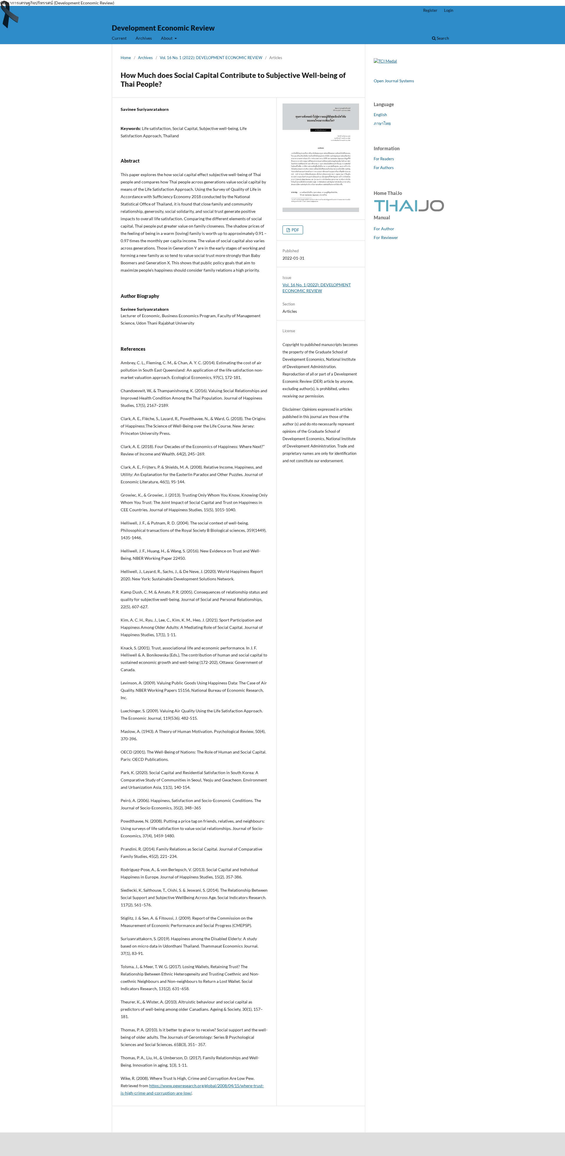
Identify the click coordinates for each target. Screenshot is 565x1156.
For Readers (384, 158)
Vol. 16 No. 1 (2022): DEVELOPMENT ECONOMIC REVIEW (211, 57)
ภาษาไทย (382, 123)
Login (448, 10)
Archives (144, 38)
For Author (384, 228)
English (380, 114)
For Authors (384, 167)
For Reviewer (386, 237)
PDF (295, 230)
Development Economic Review (163, 28)
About (167, 38)
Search (442, 38)
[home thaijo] (409, 210)
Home (126, 57)
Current (119, 38)
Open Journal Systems (394, 80)
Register (430, 10)
